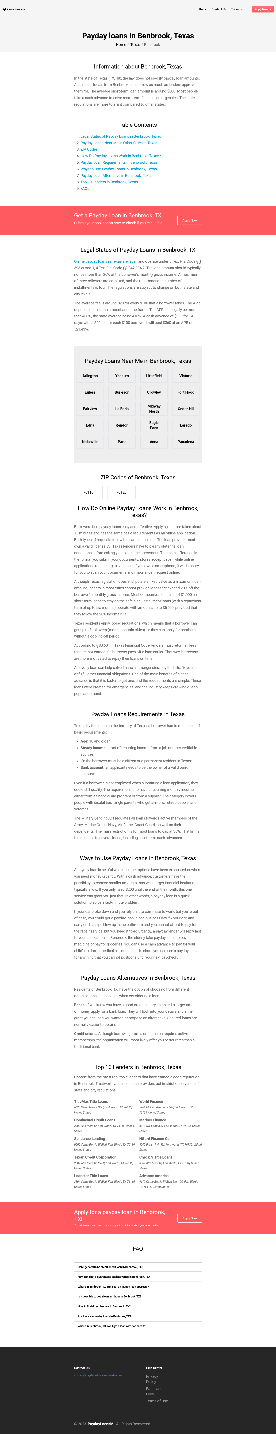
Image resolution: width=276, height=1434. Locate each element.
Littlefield (154, 376)
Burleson (122, 392)
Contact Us (219, 9)
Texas (135, 44)
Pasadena (186, 442)
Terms (235, 9)
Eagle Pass (154, 425)
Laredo (186, 425)
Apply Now (261, 9)
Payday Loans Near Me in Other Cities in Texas (118, 143)
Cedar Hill (186, 409)
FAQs (84, 188)
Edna (90, 425)
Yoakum (122, 376)
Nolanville (90, 442)
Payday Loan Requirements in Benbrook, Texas (119, 162)
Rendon (122, 425)
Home (203, 9)
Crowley (154, 392)
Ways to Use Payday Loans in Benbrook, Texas (118, 169)
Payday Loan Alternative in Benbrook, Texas (116, 175)
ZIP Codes (89, 149)
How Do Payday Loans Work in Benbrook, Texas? (120, 156)
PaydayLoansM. (101, 1424)
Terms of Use (157, 1401)
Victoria (185, 376)
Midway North (154, 408)
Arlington (90, 376)
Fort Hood (186, 392)
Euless (90, 392)
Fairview (90, 409)
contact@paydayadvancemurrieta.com (98, 1375)
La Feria (122, 409)
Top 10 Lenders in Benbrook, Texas (109, 182)
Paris (122, 442)
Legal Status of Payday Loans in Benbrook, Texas (120, 136)
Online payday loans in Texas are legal (105, 261)
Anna (154, 442)
